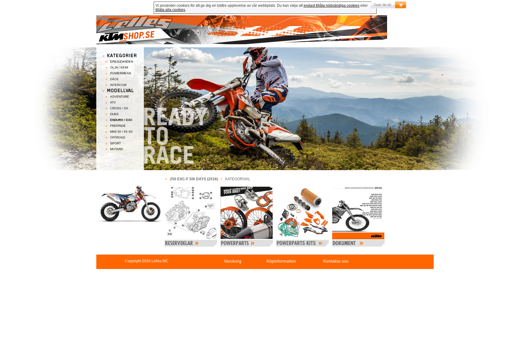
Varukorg (232, 261)
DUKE (114, 114)
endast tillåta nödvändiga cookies (331, 5)
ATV (113, 102)
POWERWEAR (120, 73)
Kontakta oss (335, 261)
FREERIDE (118, 125)
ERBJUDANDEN (121, 61)
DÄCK (114, 79)
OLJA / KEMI (119, 67)
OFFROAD (117, 137)
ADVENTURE (119, 96)
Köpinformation (281, 261)
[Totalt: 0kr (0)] (265, 31)
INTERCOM (118, 85)
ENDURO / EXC (121, 120)
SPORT (115, 143)
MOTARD (116, 149)
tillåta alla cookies (170, 10)
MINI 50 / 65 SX (121, 131)
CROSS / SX (119, 108)
